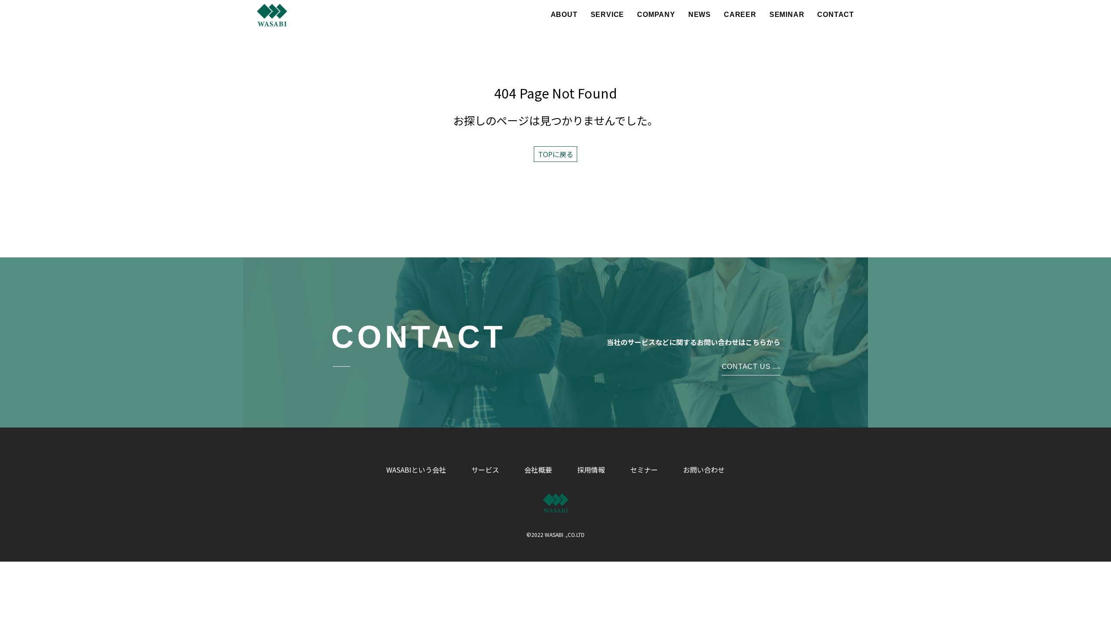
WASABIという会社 (416, 469)
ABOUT (564, 14)
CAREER (740, 14)
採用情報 (591, 469)
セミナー (644, 469)
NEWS (699, 14)
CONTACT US (746, 366)
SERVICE (608, 14)
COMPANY (656, 14)
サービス (485, 469)
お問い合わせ (704, 469)
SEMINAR (787, 14)
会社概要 (538, 469)
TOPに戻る (555, 154)
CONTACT (835, 14)
